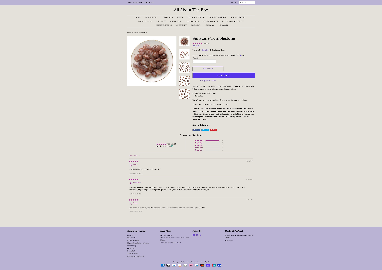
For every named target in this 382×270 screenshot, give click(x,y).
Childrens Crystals (163, 25)
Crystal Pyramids (237, 17)
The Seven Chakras (166, 235)
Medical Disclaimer (133, 240)
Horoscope (175, 21)
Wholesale (223, 25)
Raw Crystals (167, 17)
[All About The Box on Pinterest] (197, 236)
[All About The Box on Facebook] (193, 236)
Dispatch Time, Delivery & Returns (138, 243)
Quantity (195, 58)
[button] (197, 43)
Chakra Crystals (192, 21)
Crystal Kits (161, 21)
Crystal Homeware (217, 17)
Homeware (209, 25)
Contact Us (130, 248)
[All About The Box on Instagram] (200, 236)
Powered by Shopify (203, 262)
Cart (235, 2)
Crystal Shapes (144, 21)
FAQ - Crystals (131, 238)
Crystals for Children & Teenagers (170, 243)
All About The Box (191, 10)
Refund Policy (131, 246)
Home (138, 17)
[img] (133, 161)
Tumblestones (150, 17)
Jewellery (195, 25)
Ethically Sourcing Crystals (135, 256)
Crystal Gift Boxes (210, 21)
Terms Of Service (132, 253)
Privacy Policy (131, 251)
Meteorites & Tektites (196, 17)
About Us (130, 235)
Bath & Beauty (181, 25)
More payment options (208, 81)
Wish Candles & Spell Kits (232, 21)
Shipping (205, 50)
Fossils (180, 17)
